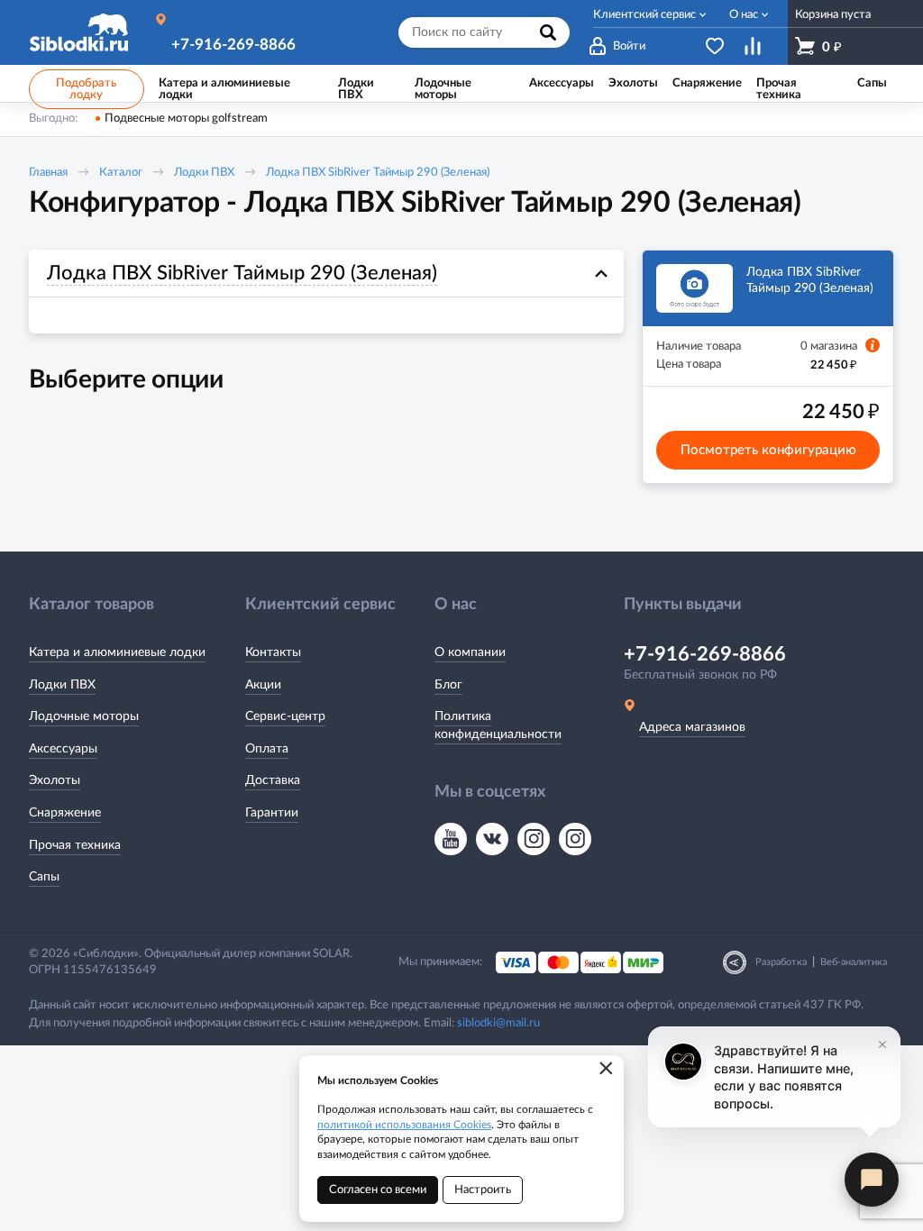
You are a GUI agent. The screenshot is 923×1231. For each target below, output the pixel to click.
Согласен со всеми (377, 1190)
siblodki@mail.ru (498, 1023)
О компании (470, 652)
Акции (263, 685)
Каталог (120, 172)
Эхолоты (54, 780)
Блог (448, 685)
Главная (48, 172)
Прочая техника (75, 845)
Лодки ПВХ (204, 172)
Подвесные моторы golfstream (186, 118)
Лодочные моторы (84, 716)
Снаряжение (65, 813)
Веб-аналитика (853, 962)
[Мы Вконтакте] (492, 839)
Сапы (44, 877)
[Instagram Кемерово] (575, 839)
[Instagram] (533, 839)
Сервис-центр (285, 716)
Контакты (273, 652)
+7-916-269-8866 (233, 44)
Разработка (781, 962)
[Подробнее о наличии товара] (872, 345)
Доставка (272, 780)
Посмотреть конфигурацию (768, 450)
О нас (743, 15)
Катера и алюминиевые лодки (117, 652)
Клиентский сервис (644, 15)
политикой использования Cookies (404, 1124)
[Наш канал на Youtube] (450, 839)
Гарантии (271, 813)
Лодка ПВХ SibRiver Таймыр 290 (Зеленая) (377, 172)
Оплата (266, 749)
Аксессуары (63, 749)
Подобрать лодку (86, 89)
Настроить (482, 1190)
